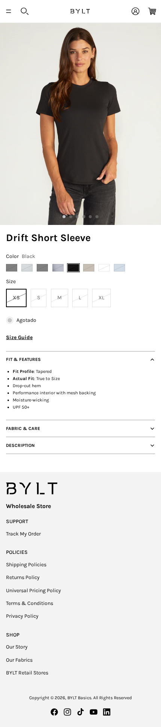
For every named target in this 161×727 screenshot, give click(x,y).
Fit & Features (23, 359)
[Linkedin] (106, 711)
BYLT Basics (79, 697)
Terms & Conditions (29, 603)
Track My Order (23, 534)
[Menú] (8, 11)
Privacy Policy (22, 616)
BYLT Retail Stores (27, 673)
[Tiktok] (80, 711)
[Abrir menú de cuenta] (135, 11)
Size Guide (19, 337)
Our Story (17, 647)
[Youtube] (93, 711)
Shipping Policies (26, 564)
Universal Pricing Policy (33, 590)
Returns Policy (23, 577)
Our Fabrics (19, 660)
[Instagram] (67, 711)
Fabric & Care (23, 428)
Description (20, 445)
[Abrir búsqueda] (24, 11)
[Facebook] (54, 711)
